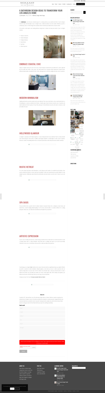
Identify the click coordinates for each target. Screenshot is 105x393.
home (31, 267)
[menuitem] (52, 4)
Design (38, 15)
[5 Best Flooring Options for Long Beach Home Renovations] (1, 196)
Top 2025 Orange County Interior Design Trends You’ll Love (78, 21)
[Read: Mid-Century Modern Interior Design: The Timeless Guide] (71, 43)
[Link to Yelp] (85, 1)
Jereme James (22, 15)
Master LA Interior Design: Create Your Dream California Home (78, 75)
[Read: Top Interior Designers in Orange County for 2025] (71, 95)
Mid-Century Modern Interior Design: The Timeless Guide (61, 377)
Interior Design (42, 15)
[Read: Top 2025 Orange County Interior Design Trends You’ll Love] (71, 20)
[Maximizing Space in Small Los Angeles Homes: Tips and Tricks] (104, 196)
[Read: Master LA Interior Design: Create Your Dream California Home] (71, 74)
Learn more (17, 388)
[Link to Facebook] (83, 1)
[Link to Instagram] (81, 1)
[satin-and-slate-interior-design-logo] (27, 4)
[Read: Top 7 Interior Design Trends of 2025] (71, 55)
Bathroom (34, 15)
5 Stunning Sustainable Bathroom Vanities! (38, 277)
